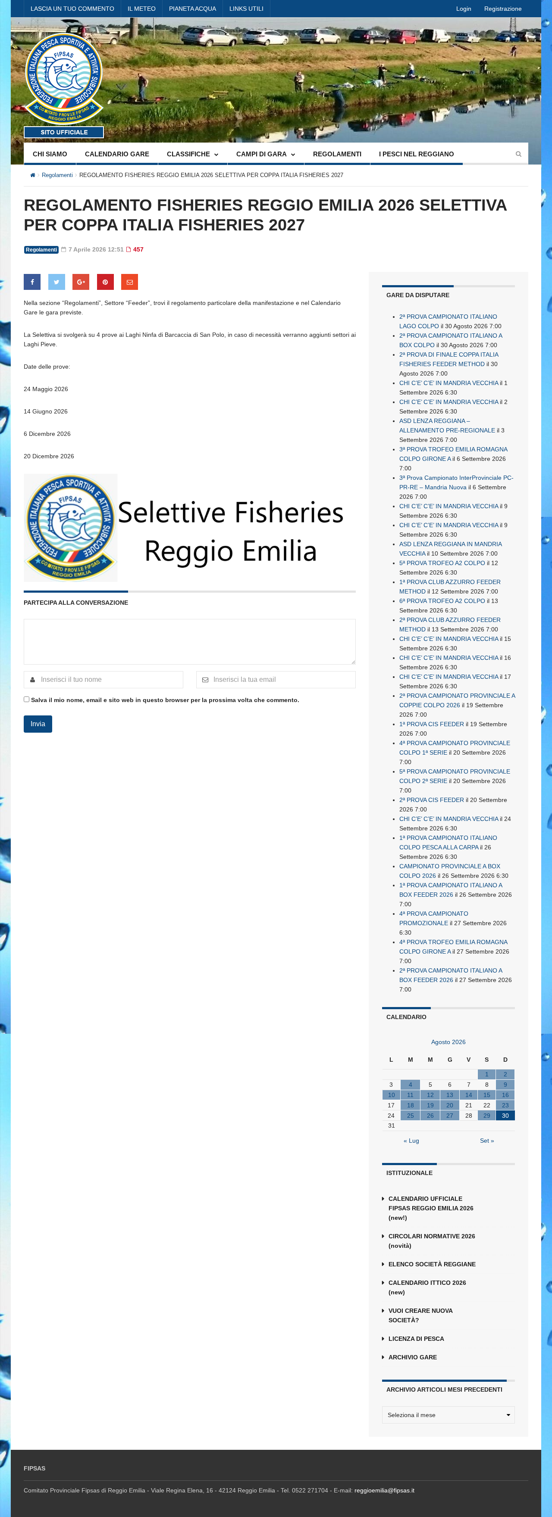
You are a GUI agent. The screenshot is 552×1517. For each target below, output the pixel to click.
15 (486, 1094)
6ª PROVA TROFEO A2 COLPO (442, 600)
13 (449, 1094)
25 (410, 1115)
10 (391, 1094)
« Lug (411, 1140)
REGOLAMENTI (337, 154)
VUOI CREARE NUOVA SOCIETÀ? (420, 1315)
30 (505, 1115)
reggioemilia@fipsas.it (384, 1490)
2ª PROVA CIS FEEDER (431, 799)
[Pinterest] (105, 282)
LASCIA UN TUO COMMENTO (72, 8)
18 (410, 1105)
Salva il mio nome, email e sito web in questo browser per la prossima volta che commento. (165, 699)
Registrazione (503, 8)
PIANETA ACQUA (192, 8)
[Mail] (129, 282)
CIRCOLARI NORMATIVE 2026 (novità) (432, 1241)
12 (430, 1094)
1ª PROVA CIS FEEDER (431, 724)
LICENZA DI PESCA (416, 1338)
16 (505, 1094)
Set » (487, 1140)
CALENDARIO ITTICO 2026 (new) (427, 1287)
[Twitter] (56, 282)
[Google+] (80, 282)
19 (430, 1105)
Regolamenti (57, 175)
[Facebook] (32, 282)
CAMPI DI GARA (261, 154)
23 (505, 1105)
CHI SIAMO (50, 154)
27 (449, 1115)
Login (463, 8)
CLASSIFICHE (188, 154)
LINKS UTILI (246, 8)
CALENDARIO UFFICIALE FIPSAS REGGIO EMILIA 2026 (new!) (431, 1208)
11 (410, 1094)
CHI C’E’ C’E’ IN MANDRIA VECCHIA (448, 382)
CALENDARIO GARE (117, 154)
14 (468, 1094)
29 (486, 1115)
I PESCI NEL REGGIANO (416, 154)
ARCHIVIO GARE (413, 1357)
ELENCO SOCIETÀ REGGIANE (432, 1264)
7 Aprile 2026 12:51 (95, 249)
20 (449, 1105)
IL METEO (142, 8)
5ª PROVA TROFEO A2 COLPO (442, 563)
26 (430, 1115)
